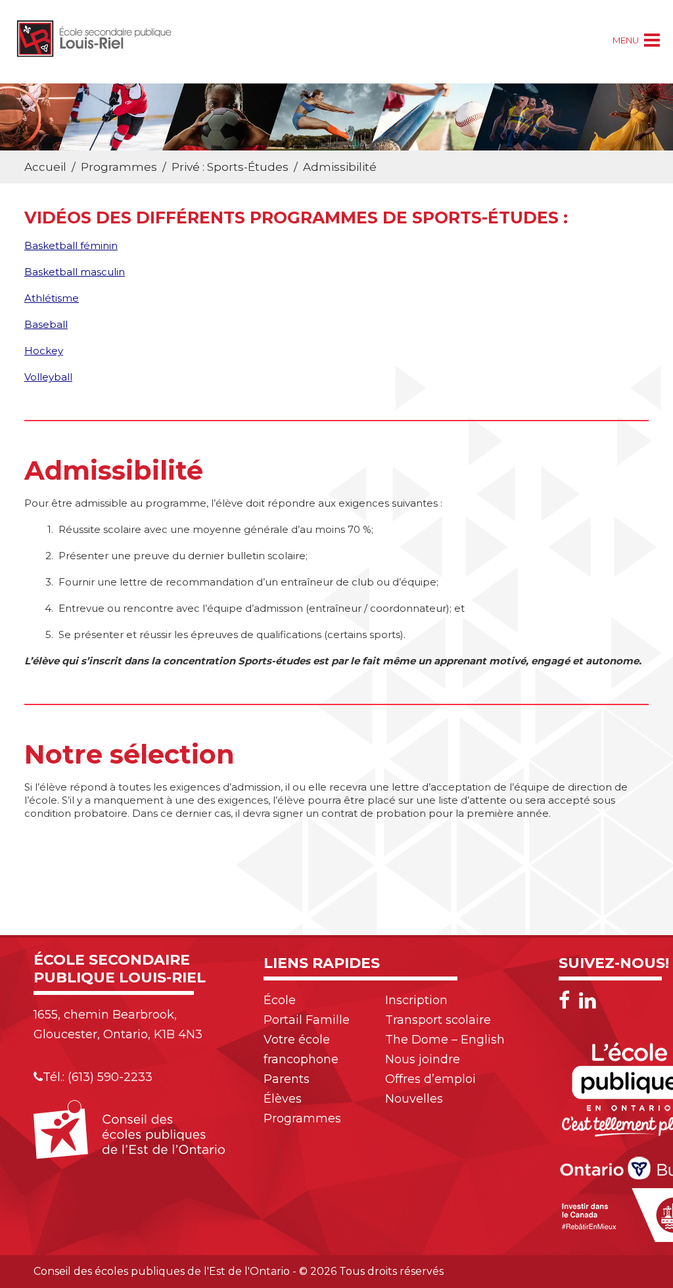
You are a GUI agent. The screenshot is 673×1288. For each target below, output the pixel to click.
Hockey (43, 350)
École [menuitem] (280, 1000)
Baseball (46, 324)
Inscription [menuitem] (416, 1000)
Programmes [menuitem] (302, 1118)
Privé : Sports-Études (230, 166)
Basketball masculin (74, 271)
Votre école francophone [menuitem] (301, 1049)
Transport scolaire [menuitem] (438, 1020)
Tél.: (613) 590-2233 (97, 1077)
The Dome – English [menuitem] (445, 1039)
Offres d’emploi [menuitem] (430, 1079)
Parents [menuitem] (287, 1079)
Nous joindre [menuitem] (422, 1059)
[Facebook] (567, 1000)
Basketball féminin (71, 245)
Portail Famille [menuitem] (307, 1020)
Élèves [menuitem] (283, 1099)
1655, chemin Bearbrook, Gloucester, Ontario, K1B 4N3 (118, 1024)
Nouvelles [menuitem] (414, 1099)
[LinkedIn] (587, 1000)
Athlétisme (51, 298)
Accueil (45, 166)
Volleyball (48, 377)
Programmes (119, 166)
